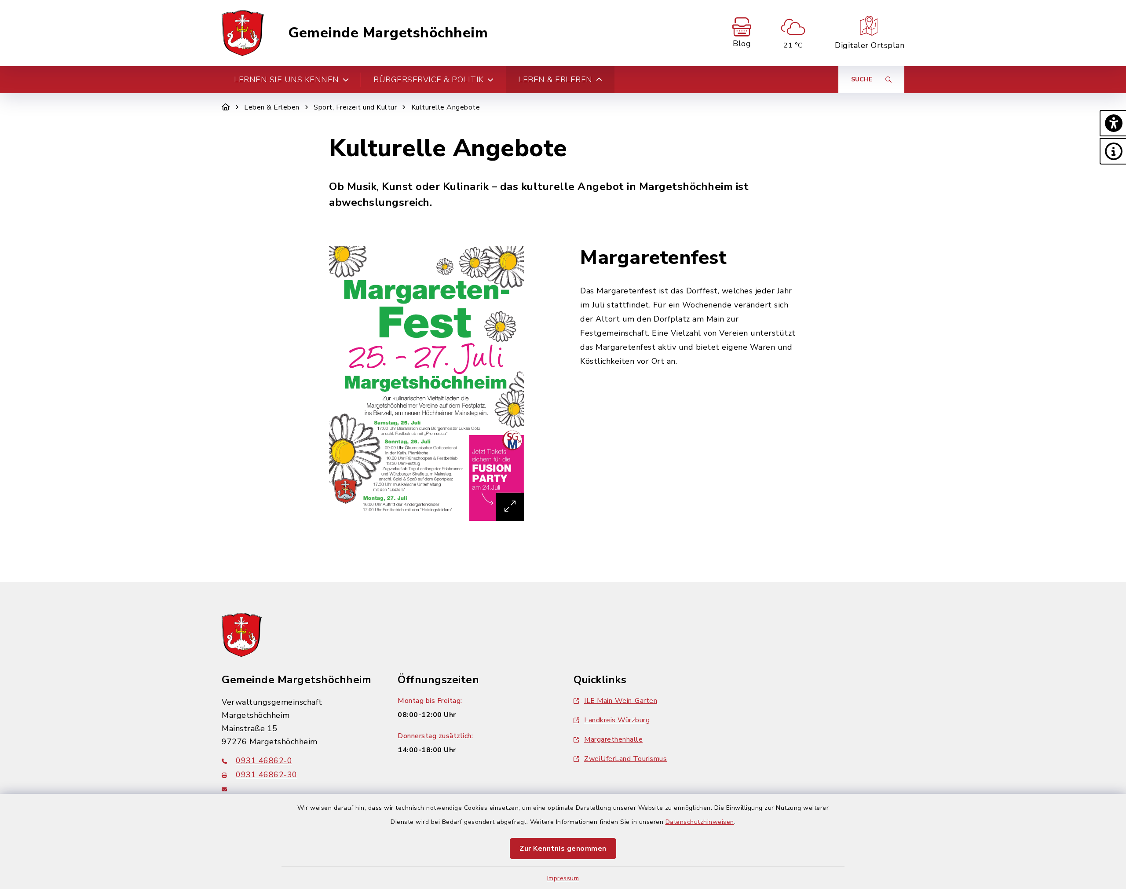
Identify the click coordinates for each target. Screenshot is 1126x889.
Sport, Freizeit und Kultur (355, 107)
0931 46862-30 (266, 774)
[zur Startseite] (243, 33)
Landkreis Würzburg (617, 720)
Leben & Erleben (272, 107)
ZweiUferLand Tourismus (625, 759)
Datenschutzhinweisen (699, 822)
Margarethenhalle (613, 739)
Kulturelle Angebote (445, 107)
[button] (1113, 123)
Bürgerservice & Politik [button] (428, 79)
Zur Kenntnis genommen (563, 848)
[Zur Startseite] (226, 107)
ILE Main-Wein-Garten (620, 701)
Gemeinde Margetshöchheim (388, 33)
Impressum (563, 878)
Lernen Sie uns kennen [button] (286, 79)
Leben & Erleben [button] (555, 79)
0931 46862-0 (264, 760)
